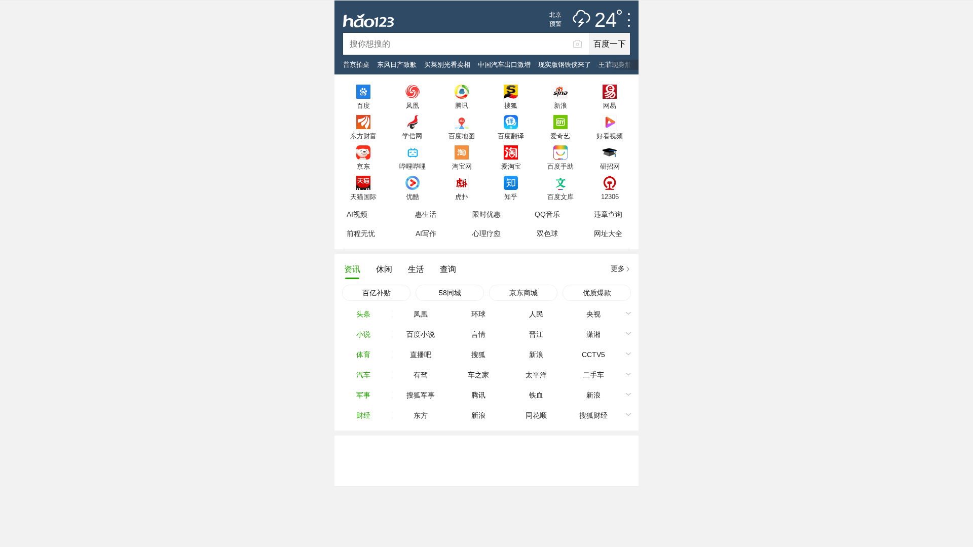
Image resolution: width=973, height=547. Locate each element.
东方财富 (363, 135)
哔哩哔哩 (412, 166)
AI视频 (357, 214)
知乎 (510, 196)
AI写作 (426, 233)
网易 (609, 105)
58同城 (450, 293)
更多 (618, 268)
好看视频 (609, 135)
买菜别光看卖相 (447, 64)
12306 (610, 196)
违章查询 (608, 214)
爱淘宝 (511, 166)
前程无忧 (361, 233)
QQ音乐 (547, 214)
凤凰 (412, 105)
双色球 (547, 233)
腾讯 (461, 105)
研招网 (610, 166)
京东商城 (523, 293)
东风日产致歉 (397, 64)
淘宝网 (462, 166)
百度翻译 (511, 135)
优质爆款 (597, 293)
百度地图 (461, 135)
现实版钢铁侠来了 (564, 64)
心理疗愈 (486, 233)
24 (605, 20)
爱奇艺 (560, 135)
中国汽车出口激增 (504, 64)
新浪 (560, 105)
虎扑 (461, 196)
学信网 (412, 135)
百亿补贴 (376, 293)
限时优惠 (486, 214)
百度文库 (560, 196)
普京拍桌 (356, 64)
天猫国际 (363, 196)
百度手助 (560, 166)
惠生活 (425, 214)
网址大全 (608, 233)
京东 (363, 166)
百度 (363, 105)
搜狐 (510, 105)
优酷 (412, 196)
